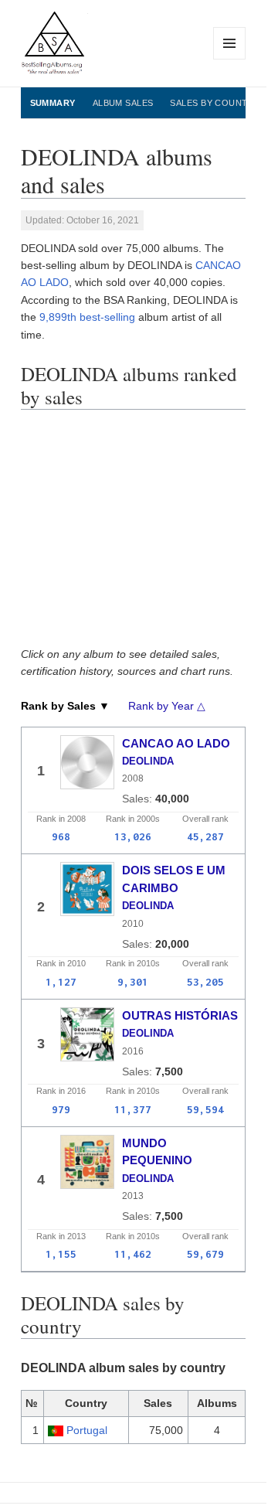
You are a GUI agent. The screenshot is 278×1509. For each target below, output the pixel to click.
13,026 (132, 836)
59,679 (205, 1254)
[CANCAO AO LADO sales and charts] (87, 762)
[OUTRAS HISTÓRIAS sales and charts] (87, 1034)
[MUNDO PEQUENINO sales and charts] (87, 1162)
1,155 (61, 1254)
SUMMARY (53, 102)
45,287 (205, 836)
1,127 (61, 982)
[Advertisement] (138, 533)
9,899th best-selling (87, 317)
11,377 (132, 1109)
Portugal (86, 1430)
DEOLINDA (148, 761)
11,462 (132, 1254)
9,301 (132, 982)
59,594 (205, 1109)
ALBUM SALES (123, 102)
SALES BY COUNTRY (214, 102)
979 (61, 1109)
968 (61, 836)
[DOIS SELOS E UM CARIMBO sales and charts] (87, 889)
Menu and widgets (230, 59)
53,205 (205, 982)
